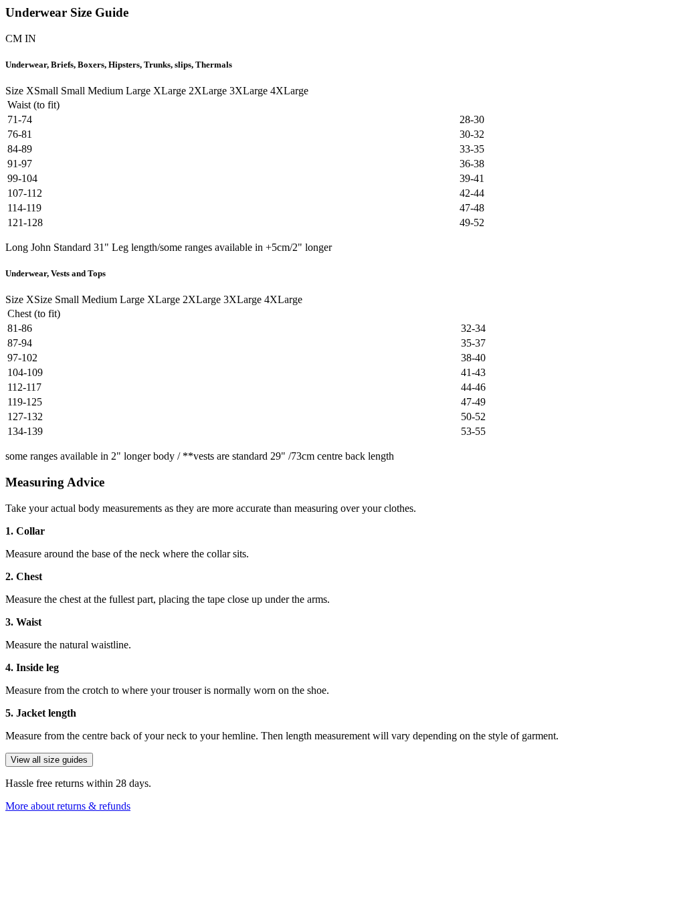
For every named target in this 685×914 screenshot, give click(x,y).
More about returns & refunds (67, 806)
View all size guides (49, 760)
